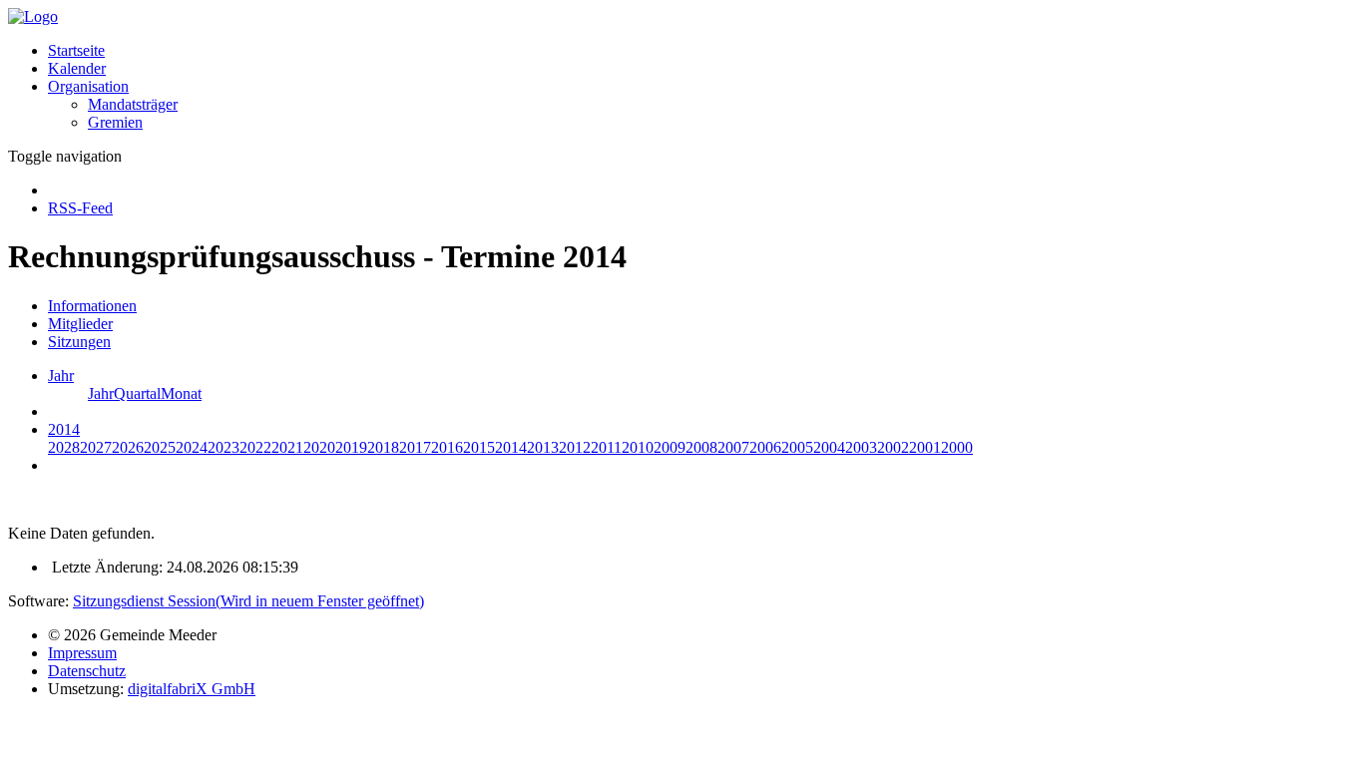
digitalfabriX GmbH (191, 688)
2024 (192, 447)
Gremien (115, 122)
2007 (733, 447)
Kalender (77, 68)
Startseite (76, 50)
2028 (64, 447)
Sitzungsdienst (248, 600)
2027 (96, 447)
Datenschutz (87, 670)
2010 (638, 447)
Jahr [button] (61, 375)
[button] (88, 86)
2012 (575, 447)
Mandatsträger (133, 104)
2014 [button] (64, 429)
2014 (511, 447)
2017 (415, 447)
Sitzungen (79, 341)
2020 (319, 447)
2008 (701, 447)
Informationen (92, 305)
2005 (797, 447)
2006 (765, 447)
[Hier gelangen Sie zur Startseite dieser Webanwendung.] (33, 16)
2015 (479, 447)
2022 (255, 447)
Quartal (137, 393)
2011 (606, 447)
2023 (223, 447)
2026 (128, 447)
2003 (861, 447)
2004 (829, 447)
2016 (447, 447)
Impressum (82, 652)
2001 (925, 447)
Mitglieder (80, 323)
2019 (351, 447)
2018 (383, 447)
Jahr (101, 393)
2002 (893, 447)
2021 (287, 447)
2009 (669, 447)
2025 (160, 447)
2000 (957, 447)
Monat (181, 393)
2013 (543, 447)
